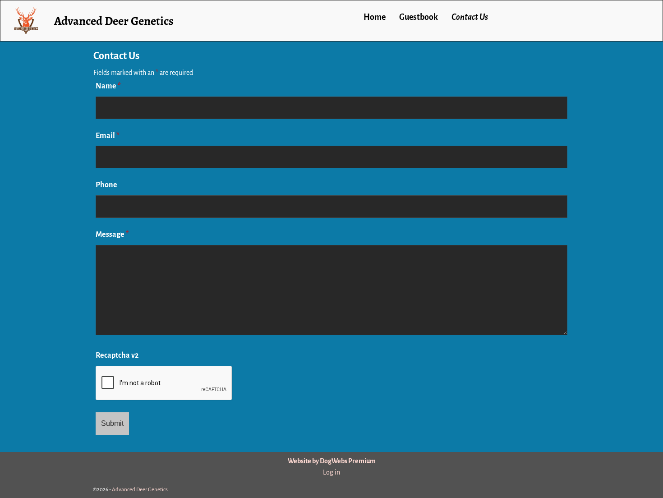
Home (375, 17)
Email (108, 136)
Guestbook (418, 17)
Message (112, 235)
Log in (331, 472)
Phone (106, 185)
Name (108, 86)
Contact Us (469, 17)
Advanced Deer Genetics (114, 21)
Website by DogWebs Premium (332, 461)
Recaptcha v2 (117, 355)
